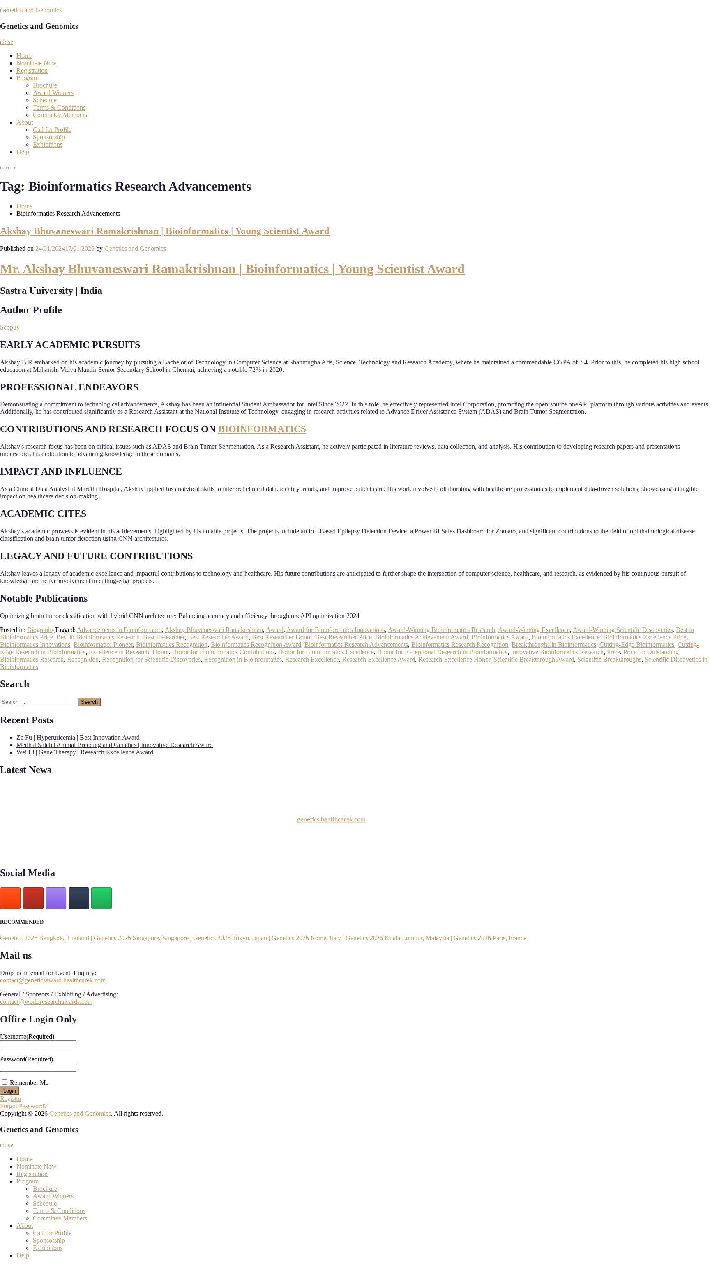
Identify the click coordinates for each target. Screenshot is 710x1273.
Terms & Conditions (59, 107)
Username (27, 1036)
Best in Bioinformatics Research (98, 637)
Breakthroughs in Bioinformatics (554, 644)
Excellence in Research (119, 651)
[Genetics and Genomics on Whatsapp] (101, 898)
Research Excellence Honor (454, 659)
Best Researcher (163, 637)
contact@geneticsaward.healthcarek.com (53, 980)
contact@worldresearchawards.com (46, 1001)
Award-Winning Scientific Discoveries (623, 629)
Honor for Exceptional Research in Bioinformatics (442, 651)
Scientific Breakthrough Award (533, 659)
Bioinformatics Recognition (171, 644)
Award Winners (53, 92)
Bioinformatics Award (499, 637)
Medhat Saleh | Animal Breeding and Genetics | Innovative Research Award (114, 744)
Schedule (45, 100)
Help (22, 151)
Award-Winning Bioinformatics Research (441, 629)
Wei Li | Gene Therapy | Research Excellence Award (84, 752)
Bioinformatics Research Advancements (356, 644)
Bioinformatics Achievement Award (421, 637)
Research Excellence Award (378, 659)
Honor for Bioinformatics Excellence (326, 651)
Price (613, 651)
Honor (160, 651)
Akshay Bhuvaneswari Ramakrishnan (214, 629)
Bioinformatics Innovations (35, 644)
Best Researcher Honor (282, 637)
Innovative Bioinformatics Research (557, 651)
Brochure (45, 85)
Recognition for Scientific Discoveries (151, 659)
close (6, 41)
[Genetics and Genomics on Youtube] (33, 898)
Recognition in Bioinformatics (243, 659)
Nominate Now (36, 63)
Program (27, 77)
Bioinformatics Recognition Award (256, 644)
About (24, 122)
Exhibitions (47, 144)
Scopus (9, 327)
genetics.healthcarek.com (331, 815)
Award (275, 629)
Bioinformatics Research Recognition (459, 644)
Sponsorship (49, 137)
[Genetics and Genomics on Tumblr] (79, 898)
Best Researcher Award (218, 637)
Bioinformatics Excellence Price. (645, 637)
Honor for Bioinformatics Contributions (223, 651)
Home (24, 55)
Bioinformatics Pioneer (103, 644)
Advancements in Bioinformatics (119, 629)
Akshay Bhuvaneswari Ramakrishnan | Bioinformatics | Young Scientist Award (165, 231)
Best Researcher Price (343, 637)
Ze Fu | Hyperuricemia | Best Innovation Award (78, 737)
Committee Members (60, 114)
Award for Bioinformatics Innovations (335, 629)
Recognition (83, 659)
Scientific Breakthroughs (609, 659)
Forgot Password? (23, 1105)
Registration (32, 70)
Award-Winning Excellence (534, 629)
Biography (41, 629)
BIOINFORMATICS (262, 429)
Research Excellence (312, 659)
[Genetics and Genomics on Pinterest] (56, 898)
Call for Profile (52, 129)
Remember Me (29, 1082)
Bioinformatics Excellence (566, 637)
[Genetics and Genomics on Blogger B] (10, 898)
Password (26, 1059)
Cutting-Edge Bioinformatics (636, 644)
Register (10, 1098)
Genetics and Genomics (31, 10)
